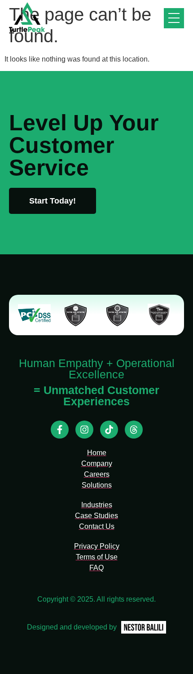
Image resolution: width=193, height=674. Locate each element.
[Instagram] (84, 430)
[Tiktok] (109, 430)
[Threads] (134, 430)
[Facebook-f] (60, 430)
